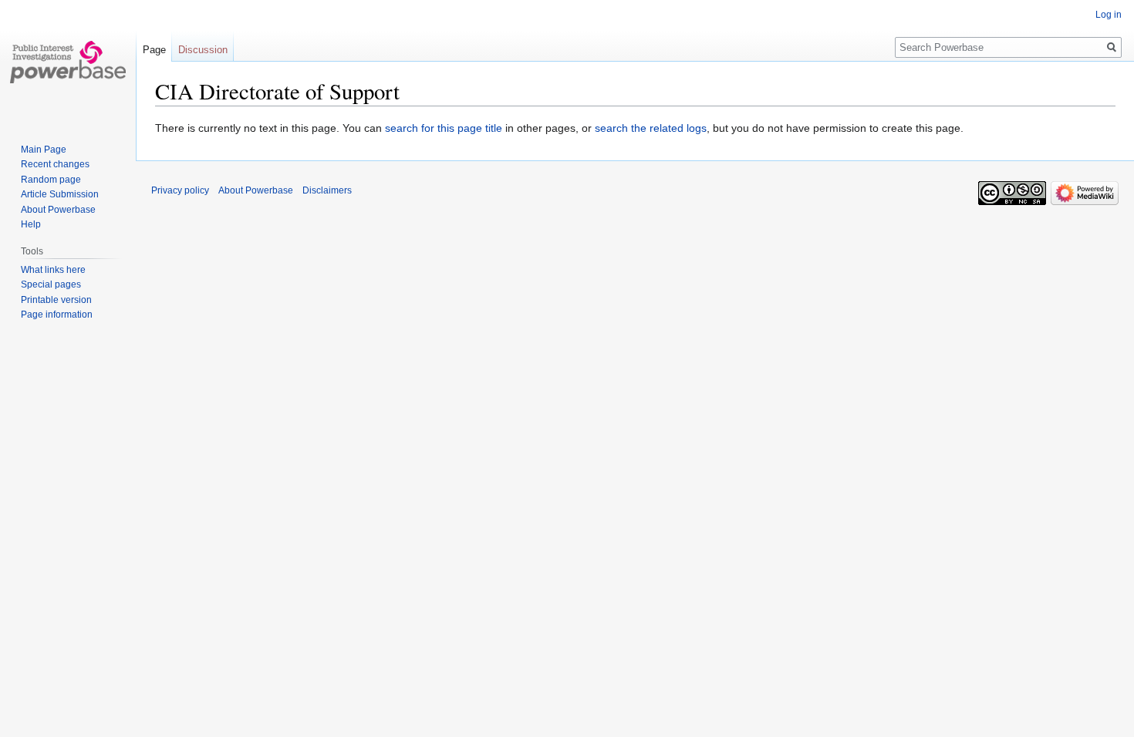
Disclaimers (327, 190)
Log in (1108, 14)
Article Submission (60, 194)
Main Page (43, 149)
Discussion (203, 50)
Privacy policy (180, 190)
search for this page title (443, 128)
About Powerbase (58, 209)
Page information (57, 314)
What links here (53, 269)
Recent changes (55, 164)
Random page (51, 179)
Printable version (56, 299)
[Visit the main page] (68, 61)
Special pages (51, 284)
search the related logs (651, 128)
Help (31, 224)
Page (154, 50)
